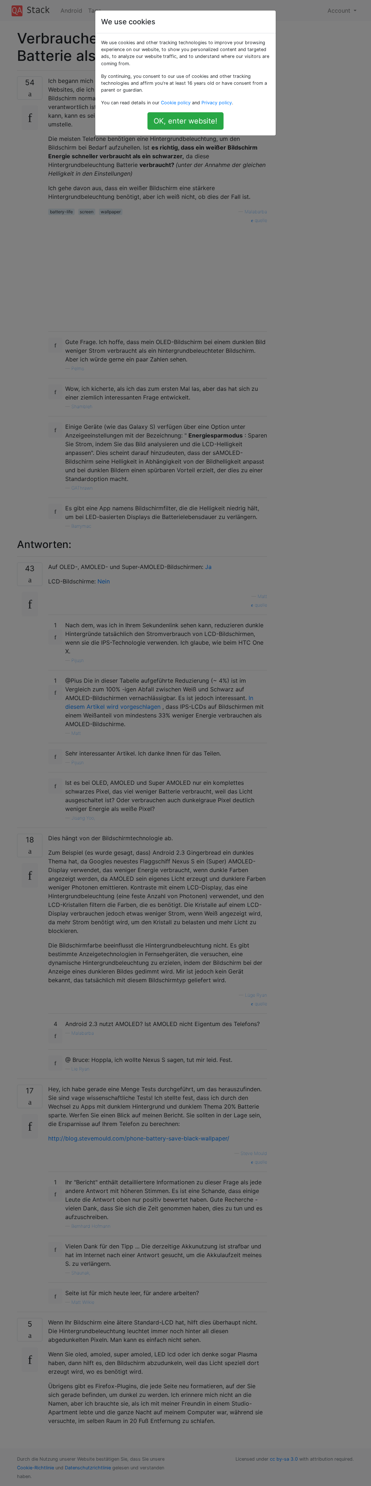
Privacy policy (216, 102)
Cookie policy (176, 102)
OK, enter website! (185, 121)
